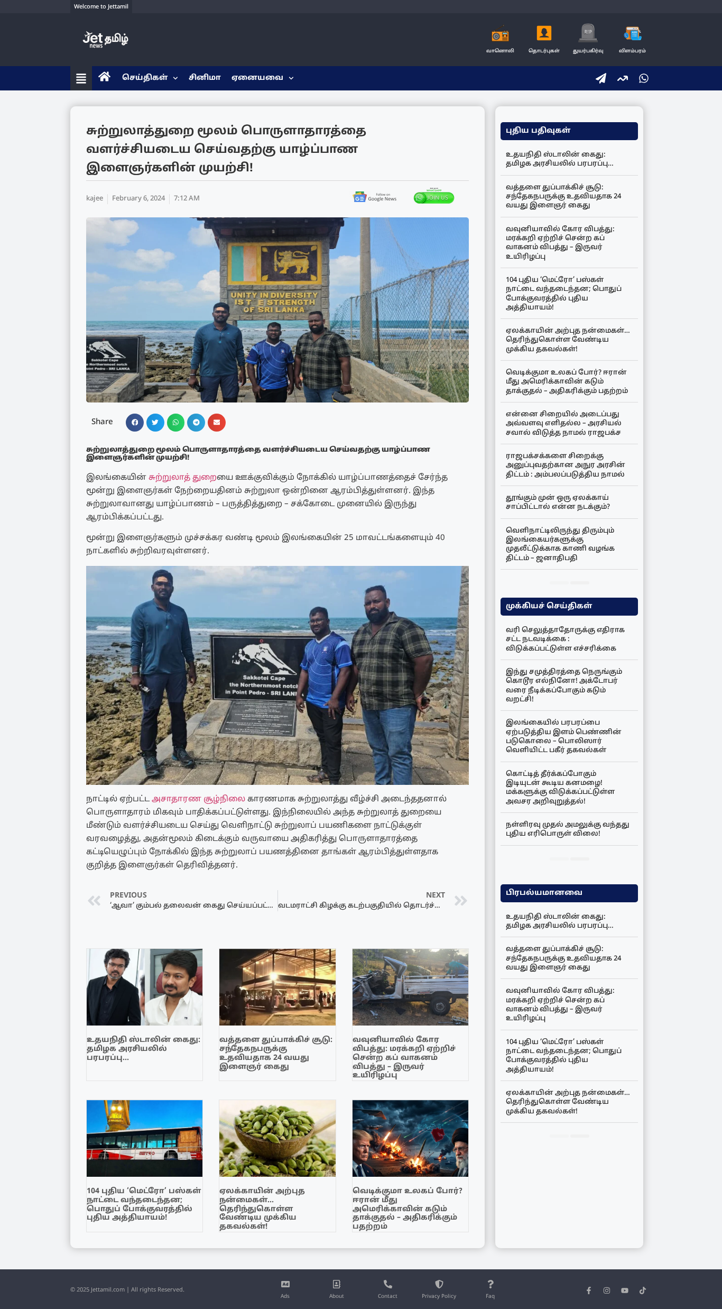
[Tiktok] (642, 1290)
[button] (135, 423)
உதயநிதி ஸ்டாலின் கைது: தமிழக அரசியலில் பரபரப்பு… (143, 1049)
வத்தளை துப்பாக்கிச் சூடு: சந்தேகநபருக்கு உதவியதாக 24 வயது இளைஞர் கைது (275, 1053)
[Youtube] (624, 1290)
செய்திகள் (145, 78)
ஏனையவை (257, 78)
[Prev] (559, 582)
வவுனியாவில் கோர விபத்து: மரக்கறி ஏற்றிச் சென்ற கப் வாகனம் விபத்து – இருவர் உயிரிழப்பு (404, 1058)
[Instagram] (606, 1290)
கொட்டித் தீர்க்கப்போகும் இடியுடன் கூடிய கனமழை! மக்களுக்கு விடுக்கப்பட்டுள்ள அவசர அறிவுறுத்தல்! (560, 788)
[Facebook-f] (589, 1290)
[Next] (579, 582)
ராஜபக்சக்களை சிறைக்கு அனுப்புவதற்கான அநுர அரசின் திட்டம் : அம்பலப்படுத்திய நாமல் (565, 465)
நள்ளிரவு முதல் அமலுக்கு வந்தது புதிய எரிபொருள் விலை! (568, 829)
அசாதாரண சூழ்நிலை (198, 799)
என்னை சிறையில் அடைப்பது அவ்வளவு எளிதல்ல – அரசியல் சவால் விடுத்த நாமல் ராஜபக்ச (564, 423)
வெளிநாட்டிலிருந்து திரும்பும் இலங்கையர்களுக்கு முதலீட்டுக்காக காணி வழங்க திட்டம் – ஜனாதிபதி (560, 545)
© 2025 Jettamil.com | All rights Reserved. (127, 1290)
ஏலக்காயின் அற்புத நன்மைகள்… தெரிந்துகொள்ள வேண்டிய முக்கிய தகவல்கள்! (262, 1209)
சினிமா (205, 78)
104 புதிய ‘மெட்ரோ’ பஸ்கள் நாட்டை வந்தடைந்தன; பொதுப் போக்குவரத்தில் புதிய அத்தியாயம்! (144, 1204)
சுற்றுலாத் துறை (183, 478)
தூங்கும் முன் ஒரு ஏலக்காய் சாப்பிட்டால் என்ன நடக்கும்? (558, 502)
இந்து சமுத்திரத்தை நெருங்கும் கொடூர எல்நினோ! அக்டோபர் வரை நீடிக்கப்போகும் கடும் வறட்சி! (564, 686)
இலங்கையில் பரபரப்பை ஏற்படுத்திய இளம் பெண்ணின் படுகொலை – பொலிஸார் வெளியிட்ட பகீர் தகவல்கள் (564, 737)
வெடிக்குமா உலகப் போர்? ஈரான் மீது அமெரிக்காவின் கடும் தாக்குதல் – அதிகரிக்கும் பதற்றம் (407, 1209)
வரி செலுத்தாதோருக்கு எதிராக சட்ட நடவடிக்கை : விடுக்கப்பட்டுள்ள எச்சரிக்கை (565, 639)
